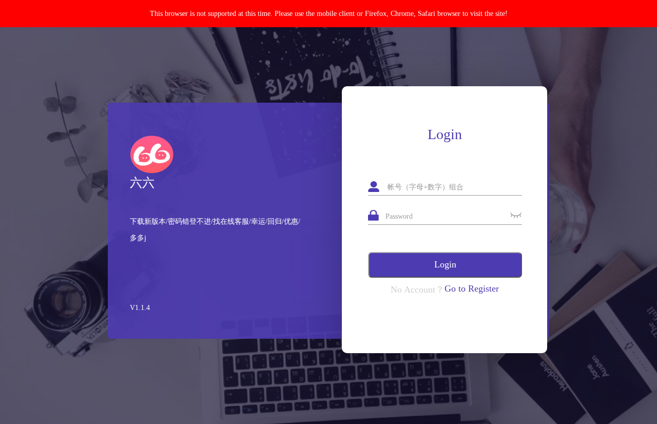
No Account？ (418, 289)
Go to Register (472, 288)
